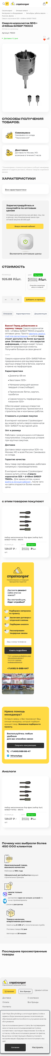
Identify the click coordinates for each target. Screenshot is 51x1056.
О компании (33, 998)
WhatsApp (16, 756)
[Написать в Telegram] (5, 901)
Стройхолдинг (7, 10)
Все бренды (25, 991)
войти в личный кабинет (18, 482)
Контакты (6, 1007)
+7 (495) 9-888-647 (18, 668)
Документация (40, 314)
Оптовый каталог (22, 10)
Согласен (15, 1047)
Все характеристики (15, 190)
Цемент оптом (41, 990)
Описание (7, 314)
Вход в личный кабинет (25, 226)
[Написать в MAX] (5, 894)
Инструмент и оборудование (12, 13)
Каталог (10, 991)
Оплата (5, 1002)
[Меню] (7, 4)
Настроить (37, 1047)
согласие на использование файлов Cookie (23, 1028)
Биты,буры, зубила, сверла (35, 13)
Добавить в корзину (35, 300)
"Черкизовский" (22, 138)
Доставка (6, 998)
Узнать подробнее (18, 650)
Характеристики (23, 314)
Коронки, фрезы (8, 16)
